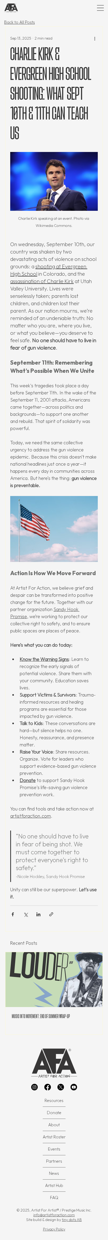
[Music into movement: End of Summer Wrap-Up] (54, 979)
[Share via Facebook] (12, 914)
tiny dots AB (72, 1219)
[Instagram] (34, 1087)
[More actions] (94, 38)
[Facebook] (47, 1087)
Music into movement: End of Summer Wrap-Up (41, 1016)
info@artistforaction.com (54, 1215)
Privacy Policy (54, 1229)
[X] (60, 1087)
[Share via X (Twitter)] (25, 914)
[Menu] (100, 7)
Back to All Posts (19, 22)
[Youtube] (74, 1087)
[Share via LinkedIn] (38, 914)
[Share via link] (51, 914)
